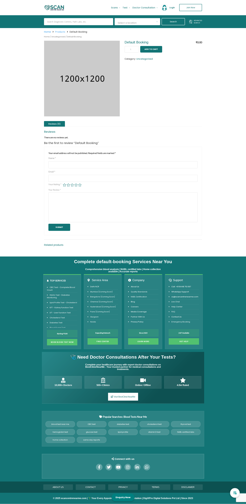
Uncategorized (58, 36)
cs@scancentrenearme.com (184, 296)
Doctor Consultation (143, 7)
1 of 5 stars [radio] (64, 185)
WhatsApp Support (180, 291)
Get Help (183, 341)
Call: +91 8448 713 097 (181, 286)
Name (52, 158)
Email (51, 171)
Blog (133, 301)
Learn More (143, 341)
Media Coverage (139, 311)
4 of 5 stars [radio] (76, 185)
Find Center (103, 341)
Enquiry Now (123, 497)
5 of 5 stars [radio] (80, 185)
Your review (54, 190)
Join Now (190, 7)
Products (60, 32)
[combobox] (137, 21)
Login (172, 7)
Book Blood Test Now (62, 342)
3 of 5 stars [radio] (72, 185)
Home (47, 32)
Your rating (54, 184)
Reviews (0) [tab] (54, 123)
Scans (114, 7)
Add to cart (151, 49)
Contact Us (176, 316)
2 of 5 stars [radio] (68, 185)
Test (125, 7)
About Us (135, 286)
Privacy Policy (137, 321)
